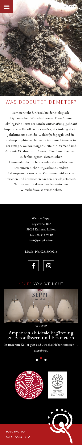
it (77, 6)
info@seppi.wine (41, 240)
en (71, 6)
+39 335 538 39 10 (41, 235)
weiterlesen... (41, 351)
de (65, 6)
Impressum (15, 432)
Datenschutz (18, 437)
